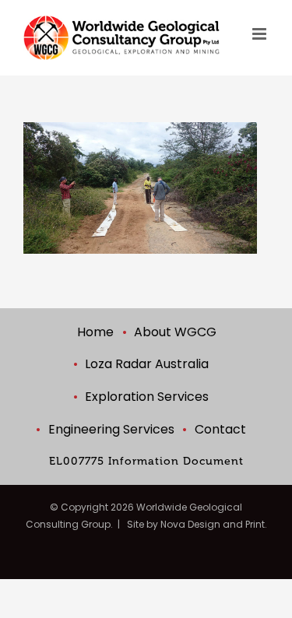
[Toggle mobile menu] (260, 34)
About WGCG (175, 332)
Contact (220, 429)
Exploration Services (147, 397)
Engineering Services (111, 429)
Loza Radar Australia (147, 364)
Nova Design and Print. (213, 524)
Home (95, 332)
